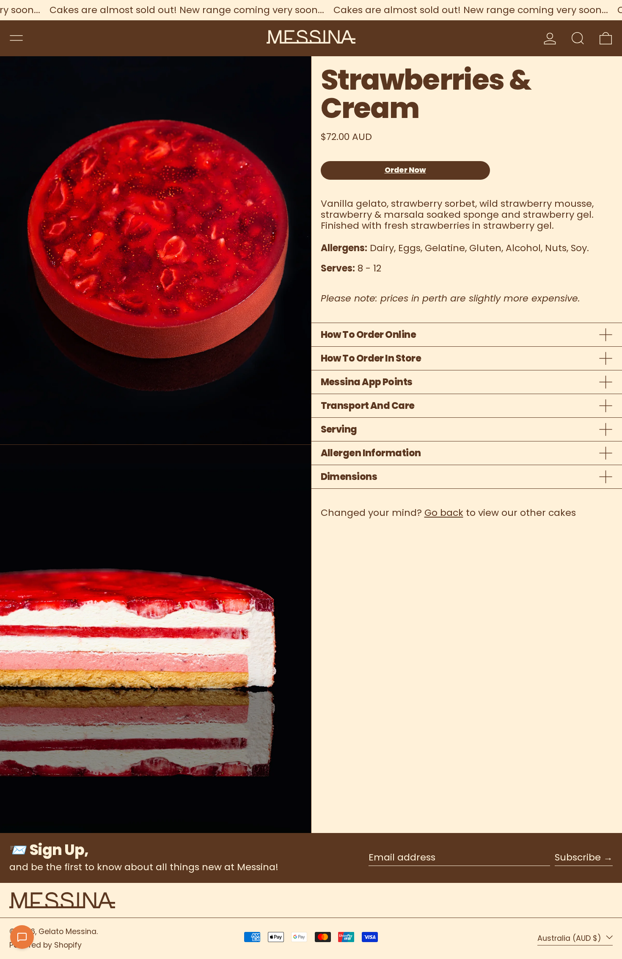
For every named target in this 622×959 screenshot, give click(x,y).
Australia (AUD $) (570, 938)
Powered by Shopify (45, 945)
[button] (578, 38)
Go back (443, 512)
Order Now (405, 170)
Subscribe (578, 857)
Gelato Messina (67, 931)
